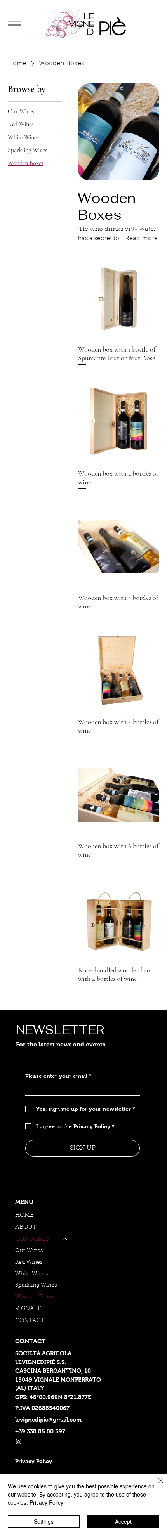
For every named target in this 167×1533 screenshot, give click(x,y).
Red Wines (28, 1262)
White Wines (31, 1274)
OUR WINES (32, 1239)
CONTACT (30, 1321)
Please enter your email (58, 1076)
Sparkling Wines (36, 1285)
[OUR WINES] (65, 1239)
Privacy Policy (46, 1502)
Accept (123, 1521)
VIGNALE (28, 1309)
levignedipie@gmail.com (48, 1419)
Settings (44, 1521)
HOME (24, 1215)
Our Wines (29, 1251)
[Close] (156, 1485)
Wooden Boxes (34, 1297)
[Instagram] (18, 1441)
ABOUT (26, 1227)
